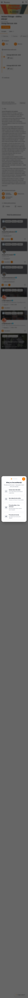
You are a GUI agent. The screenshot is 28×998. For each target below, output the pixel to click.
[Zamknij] (23, 479)
